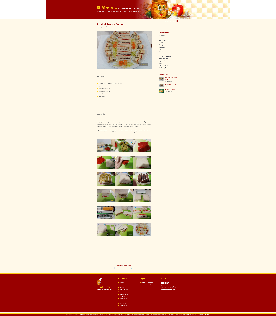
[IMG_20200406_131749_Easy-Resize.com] (106, 162)
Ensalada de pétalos (170, 89)
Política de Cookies (146, 285)
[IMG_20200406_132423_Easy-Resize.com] (106, 179)
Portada (122, 282)
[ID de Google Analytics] (124, 268)
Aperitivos (103, 27)
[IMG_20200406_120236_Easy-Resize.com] (106, 145)
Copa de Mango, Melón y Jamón (171, 78)
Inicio (98, 27)
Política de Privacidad (147, 282)
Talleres (122, 301)
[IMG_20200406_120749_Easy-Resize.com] (124, 145)
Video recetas (124, 289)
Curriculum (123, 296)
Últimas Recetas (124, 285)
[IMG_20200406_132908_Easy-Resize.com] (106, 195)
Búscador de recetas (170, 21)
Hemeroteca (123, 305)
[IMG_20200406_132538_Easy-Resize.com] (142, 179)
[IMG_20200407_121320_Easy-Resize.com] (142, 212)
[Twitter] (120, 268)
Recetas (122, 287)
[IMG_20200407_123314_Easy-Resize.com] (142, 229)
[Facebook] (116, 268)
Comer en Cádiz (124, 292)
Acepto (200, 314)
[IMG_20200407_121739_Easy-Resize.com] (106, 229)
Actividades (123, 303)
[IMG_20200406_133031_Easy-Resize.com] (124, 195)
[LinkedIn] (132, 268)
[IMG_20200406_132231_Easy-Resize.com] (142, 162)
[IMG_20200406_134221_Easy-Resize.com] (142, 195)
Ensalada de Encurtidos (171, 84)
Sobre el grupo (124, 294)
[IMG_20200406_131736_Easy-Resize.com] (142, 145)
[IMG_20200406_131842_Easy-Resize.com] (124, 162)
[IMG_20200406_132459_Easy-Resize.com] (124, 179)
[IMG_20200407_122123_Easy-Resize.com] (124, 229)
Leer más (206, 314)
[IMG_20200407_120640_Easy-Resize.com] (124, 212)
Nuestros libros (124, 298)
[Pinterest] (128, 268)
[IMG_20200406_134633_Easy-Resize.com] (106, 212)
